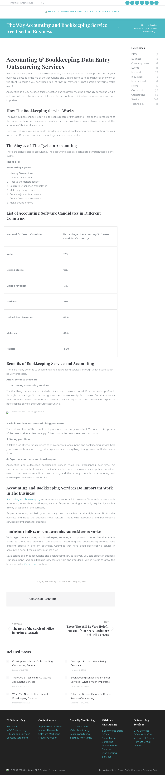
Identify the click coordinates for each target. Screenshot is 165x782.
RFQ (42, 2)
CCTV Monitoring (79, 726)
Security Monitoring (81, 737)
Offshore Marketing (49, 734)
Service (48, 581)
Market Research (48, 730)
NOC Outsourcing (16, 730)
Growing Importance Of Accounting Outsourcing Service (32, 663)
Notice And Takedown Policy (145, 770)
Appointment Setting (50, 726)
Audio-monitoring (80, 734)
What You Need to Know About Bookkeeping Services (30, 696)
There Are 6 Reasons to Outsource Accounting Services (31, 679)
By (62, 581)
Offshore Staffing (143, 734)
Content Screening (17, 737)
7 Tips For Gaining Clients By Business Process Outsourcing (92, 696)
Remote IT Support (145, 738)
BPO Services (141, 730)
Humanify (12, 726)
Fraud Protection (47, 737)
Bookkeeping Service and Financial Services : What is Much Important (90, 679)
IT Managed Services (18, 734)
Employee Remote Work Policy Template (88, 663)
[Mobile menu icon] (5, 12)
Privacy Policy (124, 770)
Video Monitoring (80, 730)
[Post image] (7, 661)
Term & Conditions (107, 770)
